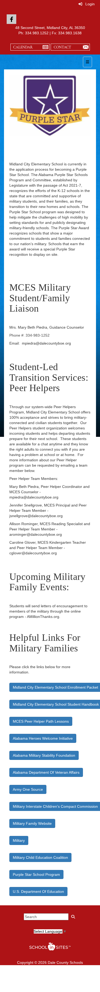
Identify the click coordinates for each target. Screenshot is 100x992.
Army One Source (28, 789)
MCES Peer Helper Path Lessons (41, 721)
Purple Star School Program (36, 874)
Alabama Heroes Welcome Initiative (43, 738)
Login (88, 4)
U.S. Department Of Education (38, 891)
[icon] (11, 19)
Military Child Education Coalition (40, 857)
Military (19, 840)
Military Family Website (32, 823)
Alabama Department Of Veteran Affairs (46, 772)
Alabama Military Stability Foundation (44, 755)
